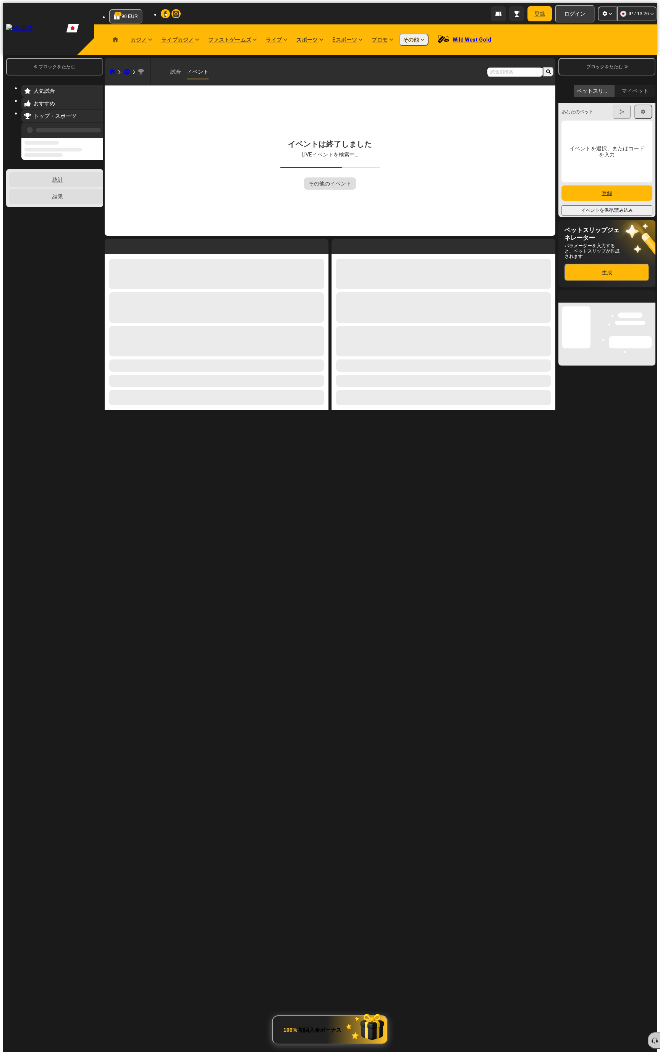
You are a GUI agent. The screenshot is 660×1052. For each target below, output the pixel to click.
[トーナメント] (516, 13)
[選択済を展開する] (87, 190)
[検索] (548, 72)
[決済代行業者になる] (498, 13)
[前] (95, 129)
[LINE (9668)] (112, 71)
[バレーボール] (126, 71)
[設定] (607, 13)
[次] (355, 245)
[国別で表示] (97, 190)
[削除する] (547, 245)
